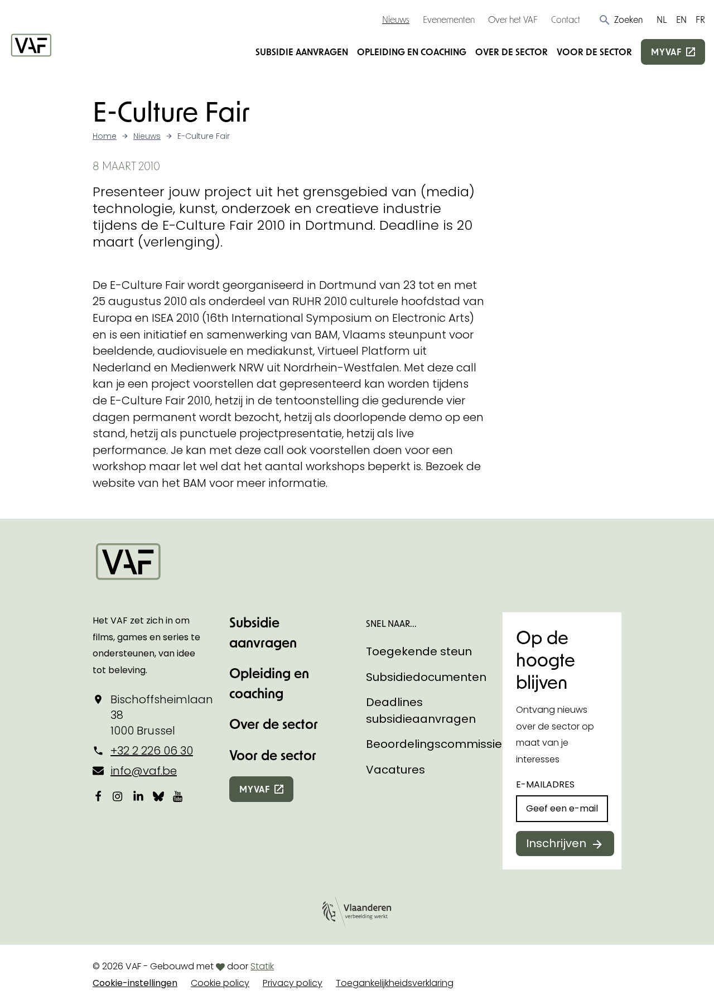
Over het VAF (513, 19)
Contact (565, 19)
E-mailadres (545, 784)
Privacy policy (292, 983)
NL (662, 19)
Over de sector (511, 51)
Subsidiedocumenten (426, 677)
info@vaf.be (143, 771)
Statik (262, 966)
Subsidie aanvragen (301, 51)
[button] (620, 19)
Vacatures (395, 769)
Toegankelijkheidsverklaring (395, 983)
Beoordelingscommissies (437, 744)
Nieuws (395, 19)
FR (700, 19)
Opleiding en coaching (411, 51)
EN (681, 19)
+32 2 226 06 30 (151, 750)
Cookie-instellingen (135, 983)
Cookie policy (220, 983)
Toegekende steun (419, 651)
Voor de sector (594, 51)
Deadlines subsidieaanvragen (421, 710)
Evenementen (449, 19)
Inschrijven (556, 843)
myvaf (666, 51)
